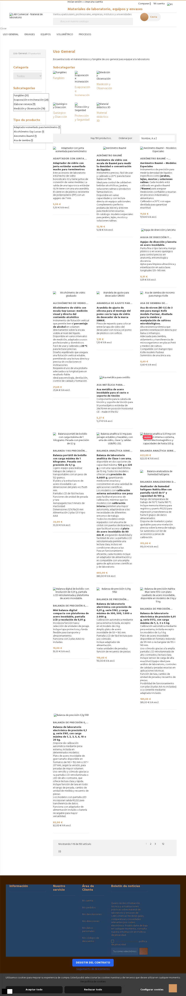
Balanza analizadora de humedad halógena (157, 482)
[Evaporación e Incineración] (82, 77)
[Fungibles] (59, 72)
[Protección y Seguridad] (82, 107)
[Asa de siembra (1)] (37, 140)
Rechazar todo (93, 990)
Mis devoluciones (92, 914)
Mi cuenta (87, 901)
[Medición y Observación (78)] (31, 109)
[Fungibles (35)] (31, 96)
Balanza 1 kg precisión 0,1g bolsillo (69, 450)
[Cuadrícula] (57, 138)
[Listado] (62, 138)
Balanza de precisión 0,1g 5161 (71, 722)
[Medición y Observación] (104, 76)
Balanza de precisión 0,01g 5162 (111, 599)
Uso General (11, 34)
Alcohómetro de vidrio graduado (69, 303)
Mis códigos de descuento (90, 939)
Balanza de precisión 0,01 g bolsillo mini (70, 605)
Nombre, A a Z (157, 138)
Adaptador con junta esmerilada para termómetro (68, 158)
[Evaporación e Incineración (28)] (31, 100)
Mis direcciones (90, 921)
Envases (30, 34)
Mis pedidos (89, 908)
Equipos (46, 34)
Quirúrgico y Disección (60, 115)
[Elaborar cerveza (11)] (31, 104)
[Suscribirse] (143, 951)
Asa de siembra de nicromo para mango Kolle (155, 303)
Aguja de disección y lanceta (154, 237)
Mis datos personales (88, 929)
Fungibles (58, 78)
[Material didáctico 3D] (104, 106)
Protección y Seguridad (82, 118)
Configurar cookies (151, 990)
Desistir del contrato (93, 962)
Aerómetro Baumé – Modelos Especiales (154, 158)
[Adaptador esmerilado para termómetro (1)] (37, 127)
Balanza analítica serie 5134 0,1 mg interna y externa (113, 450)
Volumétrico (64, 34)
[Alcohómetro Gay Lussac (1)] (37, 132)
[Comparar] (74, 150)
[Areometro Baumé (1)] (37, 136)
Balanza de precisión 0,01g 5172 (155, 609)
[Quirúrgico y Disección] (60, 106)
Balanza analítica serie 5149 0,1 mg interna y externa (156, 450)
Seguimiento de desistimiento (93, 969)
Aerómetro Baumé (109, 155)
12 (163, 844)
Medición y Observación (104, 86)
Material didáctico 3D (102, 117)
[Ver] (67, 150)
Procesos (85, 34)
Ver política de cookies (93, 982)
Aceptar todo (34, 990)
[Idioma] (171, 4)
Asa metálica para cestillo (110, 385)
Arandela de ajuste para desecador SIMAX (114, 303)
